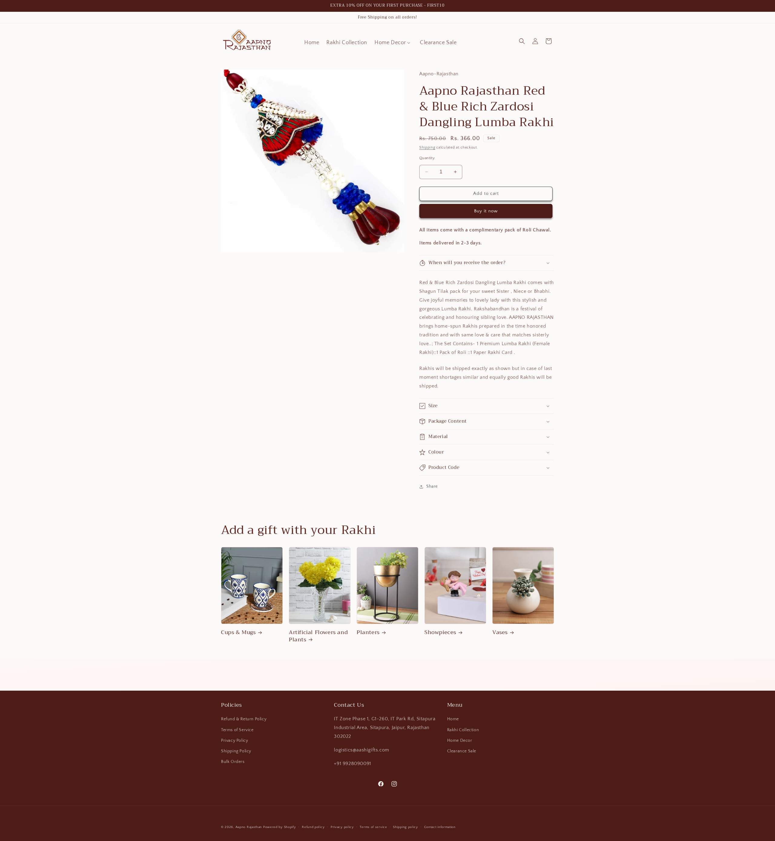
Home (453, 719)
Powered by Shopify (279, 827)
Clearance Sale (461, 751)
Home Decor (459, 740)
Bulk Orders (233, 761)
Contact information (440, 827)
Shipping (427, 147)
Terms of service (373, 827)
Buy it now (486, 211)
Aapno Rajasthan (249, 827)
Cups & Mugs (238, 632)
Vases (500, 632)
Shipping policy (405, 827)
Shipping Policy (236, 751)
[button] (393, 42)
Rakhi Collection (463, 730)
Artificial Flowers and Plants (318, 636)
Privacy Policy (234, 740)
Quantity (427, 158)
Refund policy (313, 827)
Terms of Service (237, 730)
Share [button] (432, 486)
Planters (368, 632)
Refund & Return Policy (243, 719)
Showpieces (440, 632)
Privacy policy (342, 827)
